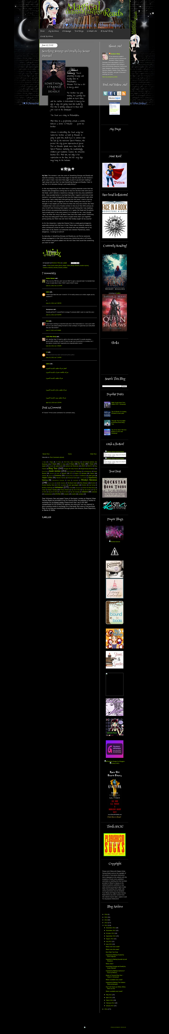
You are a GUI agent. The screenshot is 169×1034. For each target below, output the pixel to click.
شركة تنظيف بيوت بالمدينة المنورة (56, 398)
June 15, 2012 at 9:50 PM (53, 315)
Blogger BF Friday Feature (71, 468)
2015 (106, 917)
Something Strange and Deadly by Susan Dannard (116, 967)
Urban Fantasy (113, 111)
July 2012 (109, 941)
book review (54, 265)
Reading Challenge (47, 487)
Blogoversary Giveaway (87, 468)
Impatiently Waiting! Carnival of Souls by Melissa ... (115, 971)
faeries (92, 473)
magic (68, 480)
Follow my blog (115, 113)
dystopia (83, 473)
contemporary (87, 471)
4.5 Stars (81, 464)
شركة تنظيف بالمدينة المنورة (54, 378)
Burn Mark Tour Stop (112, 952)
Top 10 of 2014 (53, 492)
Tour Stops (79, 31)
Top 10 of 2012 (86, 490)
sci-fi (70, 487)
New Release (84, 483)
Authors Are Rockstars (72, 466)
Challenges (79, 471)
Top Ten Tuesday (74, 492)
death (57, 473)
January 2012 (110, 1006)
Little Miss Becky (51, 336)
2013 (106, 922)
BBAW (83, 466)
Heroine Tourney (61, 477)
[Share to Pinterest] (78, 263)
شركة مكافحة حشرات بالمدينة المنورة (57, 372)
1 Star (44, 462)
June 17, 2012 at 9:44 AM (53, 330)
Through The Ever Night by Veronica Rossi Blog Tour (118, 422)
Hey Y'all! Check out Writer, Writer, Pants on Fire (116, 987)
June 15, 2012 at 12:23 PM (54, 285)
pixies (64, 485)
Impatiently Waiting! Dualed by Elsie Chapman (115, 955)
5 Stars (91, 464)
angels (44, 466)
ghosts (60, 265)
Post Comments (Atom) (57, 457)
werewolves (48, 494)
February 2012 (110, 1003)
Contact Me (92, 31)
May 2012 (109, 995)
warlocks (50, 267)
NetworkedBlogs (113, 102)
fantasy (44, 475)
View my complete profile (109, 77)
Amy (47, 321)
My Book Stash (72, 483)
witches (55, 267)
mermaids (75, 480)
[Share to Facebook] (77, 263)
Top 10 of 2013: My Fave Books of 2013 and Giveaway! (118, 431)
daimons (52, 473)
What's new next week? (113, 946)
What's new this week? (112, 949)
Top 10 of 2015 (64, 492)
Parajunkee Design (118, 1027)
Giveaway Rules (69, 475)
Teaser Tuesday (52, 490)
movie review (51, 483)
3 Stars (53, 464)
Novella (93, 483)
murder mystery (84, 265)
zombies (65, 267)
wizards (60, 267)
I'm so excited (82, 477)
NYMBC (59, 485)
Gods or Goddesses (80, 475)
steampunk (78, 487)
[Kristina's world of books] (114, 559)
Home (42, 31)
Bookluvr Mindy (56, 263)
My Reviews (53, 31)
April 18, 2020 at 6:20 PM (53, 402)
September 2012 (111, 936)
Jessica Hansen (50, 278)
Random (84, 485)
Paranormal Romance (114, 109)
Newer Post (46, 454)
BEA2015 (89, 466)
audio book (59, 466)
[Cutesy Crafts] (114, 763)
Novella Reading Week (48, 485)
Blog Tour (53, 468)
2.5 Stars (58, 462)
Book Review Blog (114, 110)
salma (48, 364)
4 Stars (49, 265)
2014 (106, 920)
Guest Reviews (46, 36)
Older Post (93, 454)
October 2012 (110, 933)
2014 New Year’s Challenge (72, 462)
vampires (85, 492)
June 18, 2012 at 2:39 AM (53, 346)
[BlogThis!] (73, 263)
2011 (106, 1009)
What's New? (109, 964)
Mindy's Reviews (75, 265)
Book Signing (70, 471)
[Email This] (72, 263)
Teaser (44, 490)
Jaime (48, 292)
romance (45, 267)
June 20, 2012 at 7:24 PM (53, 357)
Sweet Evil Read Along (89, 487)
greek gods (91, 475)
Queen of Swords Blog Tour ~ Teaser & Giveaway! (114, 976)
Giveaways (66, 31)
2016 (106, 914)
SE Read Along (107, 31)
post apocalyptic (74, 485)
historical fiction (72, 477)
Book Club (44, 471)
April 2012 (109, 997)
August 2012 (110, 939)
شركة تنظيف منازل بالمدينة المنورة (56, 390)
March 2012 (110, 1000)
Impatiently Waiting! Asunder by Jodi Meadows (116, 960)
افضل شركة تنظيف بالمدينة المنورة (56, 368)
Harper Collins (66, 265)
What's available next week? (114, 979)
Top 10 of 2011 (75, 490)
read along (92, 485)
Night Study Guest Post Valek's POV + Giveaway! (118, 403)
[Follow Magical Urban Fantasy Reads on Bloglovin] (114, 99)
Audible (118, 293)
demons (64, 473)
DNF (71, 473)
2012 (106, 925)
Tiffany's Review (64, 490)
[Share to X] (75, 263)
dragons (76, 473)
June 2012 (109, 944)
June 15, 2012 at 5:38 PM (53, 303)
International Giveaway (58, 480)
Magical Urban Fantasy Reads (113, 106)
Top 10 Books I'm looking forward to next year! (118, 412)
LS (47, 352)
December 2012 (111, 928)
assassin (51, 466)
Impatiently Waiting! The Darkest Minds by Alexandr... (115, 983)
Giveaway (57, 475)
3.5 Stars (63, 464)
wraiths (74, 494)
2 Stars (50, 462)
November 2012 (111, 930)
